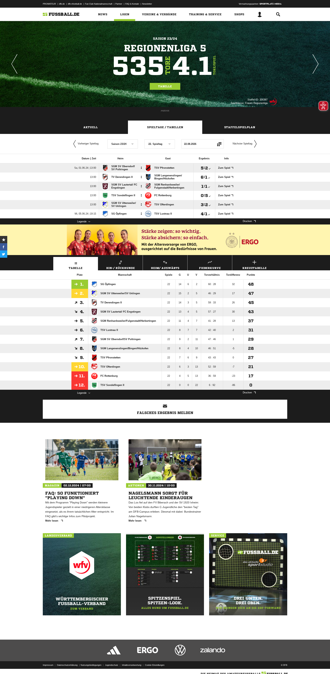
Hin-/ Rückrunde (120, 268)
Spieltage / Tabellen (165, 127)
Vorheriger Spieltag (88, 143)
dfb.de (62, 4)
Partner (118, 4)
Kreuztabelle (254, 268)
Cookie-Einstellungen (154, 665)
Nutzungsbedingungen (91, 665)
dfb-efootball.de (75, 4)
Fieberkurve (210, 268)
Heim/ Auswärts (165, 268)
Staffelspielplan (239, 127)
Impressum (48, 665)
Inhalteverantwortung (131, 665)
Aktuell (90, 127)
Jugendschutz (111, 665)
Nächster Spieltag (242, 143)
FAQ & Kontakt (132, 4)
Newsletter (147, 4)
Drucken (247, 221)
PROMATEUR (49, 4)
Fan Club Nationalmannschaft (98, 4)
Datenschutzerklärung (67, 665)
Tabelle (165, 86)
